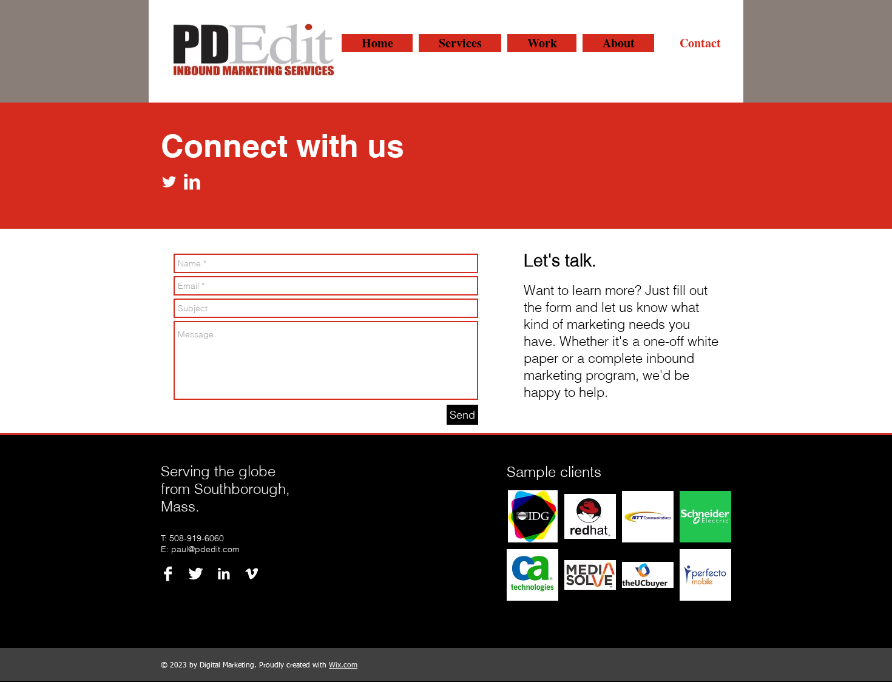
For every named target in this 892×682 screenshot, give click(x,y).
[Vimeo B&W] (251, 573)
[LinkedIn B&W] (223, 573)
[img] (532, 516)
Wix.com (343, 665)
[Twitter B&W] (195, 573)
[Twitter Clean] (169, 182)
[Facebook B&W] (167, 573)
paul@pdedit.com (205, 549)
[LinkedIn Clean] (192, 182)
